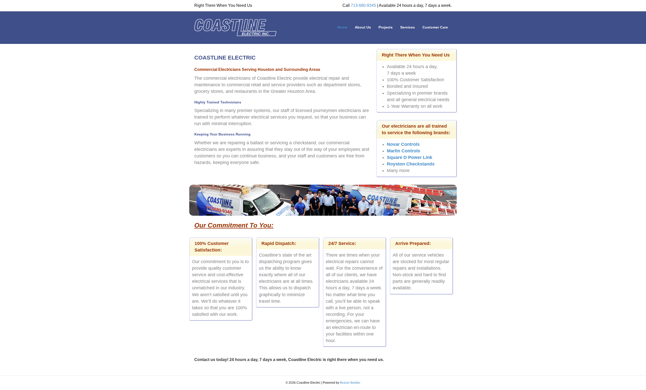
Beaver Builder (350, 382)
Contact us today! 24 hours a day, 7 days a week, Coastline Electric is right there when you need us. (289, 359)
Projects (386, 27)
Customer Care (435, 27)
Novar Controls (403, 144)
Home (342, 27)
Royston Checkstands (411, 163)
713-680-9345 (363, 5)
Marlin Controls (403, 150)
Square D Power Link (409, 157)
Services (407, 27)
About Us (363, 27)
